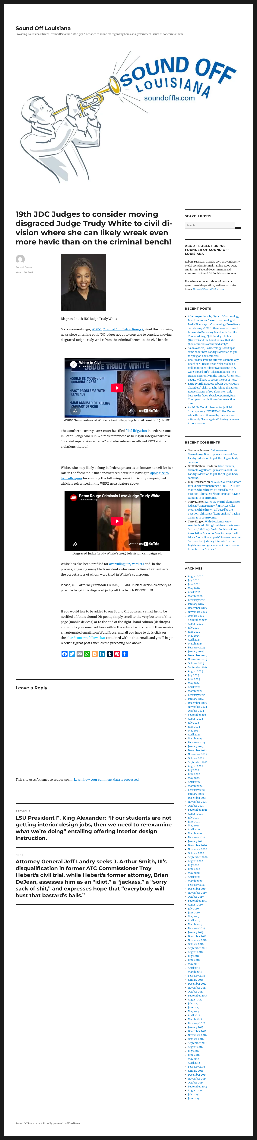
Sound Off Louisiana (43, 28)
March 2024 (195, 691)
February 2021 (196, 837)
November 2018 (197, 940)
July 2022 (193, 770)
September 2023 (197, 714)
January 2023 (196, 746)
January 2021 (195, 841)
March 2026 (195, 596)
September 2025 (198, 620)
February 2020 (196, 884)
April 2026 (194, 592)
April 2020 (194, 877)
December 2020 (197, 845)
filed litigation (136, 431)
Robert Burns (24, 267)
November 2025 (197, 612)
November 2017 (197, 987)
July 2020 (193, 865)
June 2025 (194, 631)
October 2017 (196, 991)
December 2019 (197, 888)
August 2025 (195, 623)
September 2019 (197, 900)
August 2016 (195, 1047)
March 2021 (195, 833)
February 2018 (196, 975)
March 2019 (195, 924)
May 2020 (194, 873)
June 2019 (194, 912)
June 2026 (194, 584)
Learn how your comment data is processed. (106, 779)
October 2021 (196, 805)
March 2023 (195, 738)
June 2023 (194, 726)
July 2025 (193, 627)
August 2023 (195, 718)
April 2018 (194, 968)
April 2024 (194, 687)
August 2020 (195, 861)
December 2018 (197, 936)
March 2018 (195, 972)
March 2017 (195, 1019)
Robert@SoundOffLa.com (208, 289)
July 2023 (193, 722)
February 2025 (196, 647)
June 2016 (194, 1055)
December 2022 (197, 750)
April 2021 (194, 829)
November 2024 (197, 659)
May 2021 (193, 825)
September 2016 (197, 1043)
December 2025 (197, 608)
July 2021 (193, 817)
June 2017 (194, 1007)
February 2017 (196, 1023)
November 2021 (197, 801)
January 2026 (196, 604)
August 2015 (195, 1090)
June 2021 (194, 821)
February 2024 (196, 695)
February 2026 (196, 600)
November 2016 (197, 1035)
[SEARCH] (238, 228)
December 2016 (197, 1031)
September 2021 (197, 809)
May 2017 (193, 1011)
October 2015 (196, 1082)
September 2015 (197, 1086)
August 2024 (195, 671)
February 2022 (196, 790)
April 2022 (194, 782)
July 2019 (193, 908)
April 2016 (194, 1062)
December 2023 (197, 703)
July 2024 (193, 675)
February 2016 (196, 1066)
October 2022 (196, 758)
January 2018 (195, 979)
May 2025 (194, 635)
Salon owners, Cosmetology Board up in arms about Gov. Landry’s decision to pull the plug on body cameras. (212, 352)
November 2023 (197, 707)
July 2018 (193, 956)
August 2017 (195, 999)
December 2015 (197, 1074)
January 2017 (195, 1027)
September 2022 (198, 762)
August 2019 (195, 904)
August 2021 (195, 813)
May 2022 (194, 778)
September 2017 (197, 995)
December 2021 (197, 797)
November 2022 (197, 754)
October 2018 (196, 944)
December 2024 (197, 655)
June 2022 (194, 774)
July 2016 (193, 1051)
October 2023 (196, 710)
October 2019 (196, 896)
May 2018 (193, 964)
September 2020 (198, 857)
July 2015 (193, 1094)
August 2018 (195, 952)
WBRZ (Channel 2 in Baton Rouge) (117, 329)
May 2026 (194, 588)
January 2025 (196, 651)
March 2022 (195, 786)
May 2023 (193, 730)
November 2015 (197, 1078)
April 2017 (194, 1015)
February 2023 (196, 742)
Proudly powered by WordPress (61, 1123)
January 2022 (196, 794)
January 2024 (196, 699)
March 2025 (195, 643)
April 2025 (194, 639)
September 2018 (197, 948)
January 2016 (196, 1070)
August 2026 (195, 576)
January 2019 (196, 932)
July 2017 (193, 1003)
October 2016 (196, 1039)
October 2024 (196, 663)
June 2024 (194, 679)
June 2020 (194, 869)
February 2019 (196, 928)
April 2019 (194, 920)
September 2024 (198, 667)
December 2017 (197, 983)
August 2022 (195, 766)
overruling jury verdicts (126, 564)
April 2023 (194, 734)
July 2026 (193, 580)
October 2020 (196, 853)
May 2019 (193, 916)
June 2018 (194, 960)
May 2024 (194, 683)
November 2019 (197, 892)
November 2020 (197, 849)
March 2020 (195, 881)
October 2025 (196, 616)
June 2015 (194, 1098)
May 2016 (193, 1059)
